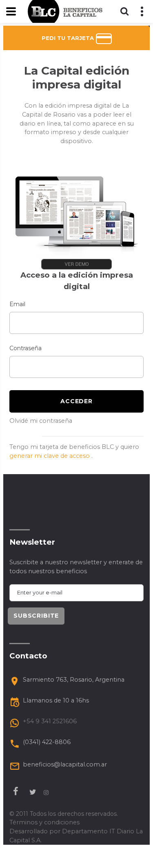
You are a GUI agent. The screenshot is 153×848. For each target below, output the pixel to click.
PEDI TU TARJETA (68, 38)
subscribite (36, 615)
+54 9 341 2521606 (50, 721)
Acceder (76, 401)
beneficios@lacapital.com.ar (65, 764)
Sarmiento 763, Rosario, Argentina (73, 679)
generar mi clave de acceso (50, 455)
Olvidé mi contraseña (40, 420)
